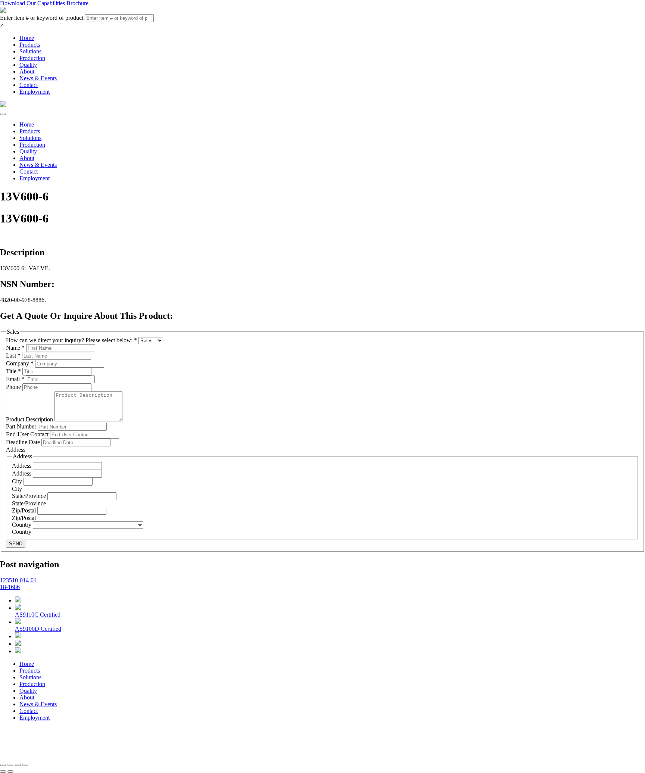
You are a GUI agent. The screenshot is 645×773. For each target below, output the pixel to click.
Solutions (30, 51)
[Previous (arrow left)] (3, 771)
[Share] (10, 765)
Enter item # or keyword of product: (42, 18)
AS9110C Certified (37, 614)
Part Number (22, 426)
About (26, 71)
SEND (15, 543)
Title (13, 371)
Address (22, 465)
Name (15, 348)
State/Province (29, 496)
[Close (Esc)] (3, 765)
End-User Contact (28, 434)
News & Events (38, 78)
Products (29, 44)
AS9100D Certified (38, 629)
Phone (14, 387)
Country (22, 524)
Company (20, 363)
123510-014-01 (18, 580)
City (18, 481)
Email (15, 379)
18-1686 (10, 587)
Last (13, 355)
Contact (28, 85)
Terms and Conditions (201, 743)
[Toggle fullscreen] (18, 765)
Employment (34, 91)
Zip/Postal (24, 510)
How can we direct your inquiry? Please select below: (71, 340)
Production (32, 58)
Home (26, 38)
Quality (28, 65)
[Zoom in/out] (25, 765)
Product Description (30, 419)
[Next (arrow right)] (10, 771)
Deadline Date (23, 442)
